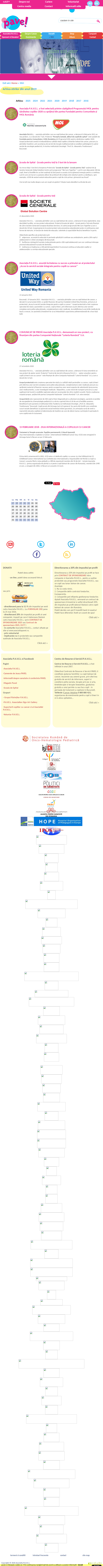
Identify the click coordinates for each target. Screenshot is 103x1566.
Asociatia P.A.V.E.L (10, 34)
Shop (72, 34)
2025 (28, 101)
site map (86, 1556)
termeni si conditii (17, 1556)
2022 (42, 101)
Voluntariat (73, 2)
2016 (86, 101)
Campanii (93, 34)
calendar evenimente (23, 525)
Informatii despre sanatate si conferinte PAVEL (25, 678)
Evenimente (31, 37)
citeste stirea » (92, 155)
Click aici (41, 643)
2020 (57, 101)
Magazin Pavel (10, 683)
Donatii (52, 34)
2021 (49, 101)
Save (57, 484)
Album (72, 37)
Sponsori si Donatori (10, 37)
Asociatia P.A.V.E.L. (12, 669)
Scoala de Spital (11, 688)
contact (63, 1556)
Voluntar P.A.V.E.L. (12, 715)
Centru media (24, 6)
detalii (80, 1565)
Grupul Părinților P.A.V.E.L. (16, 698)
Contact (49, 6)
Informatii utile (73, 6)
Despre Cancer (31, 34)
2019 (64, 101)
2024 (35, 101)
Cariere (48, 2)
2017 (78, 101)
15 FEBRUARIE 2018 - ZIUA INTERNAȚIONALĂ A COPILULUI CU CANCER (54, 427)
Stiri (52, 37)
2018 (71, 101)
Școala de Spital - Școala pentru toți (37, 196)
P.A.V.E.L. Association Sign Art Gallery (20, 702)
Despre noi (24, 2)
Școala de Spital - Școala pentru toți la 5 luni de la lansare (48, 162)
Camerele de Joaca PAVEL (15, 674)
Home (14, 83)
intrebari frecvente (40, 1556)
